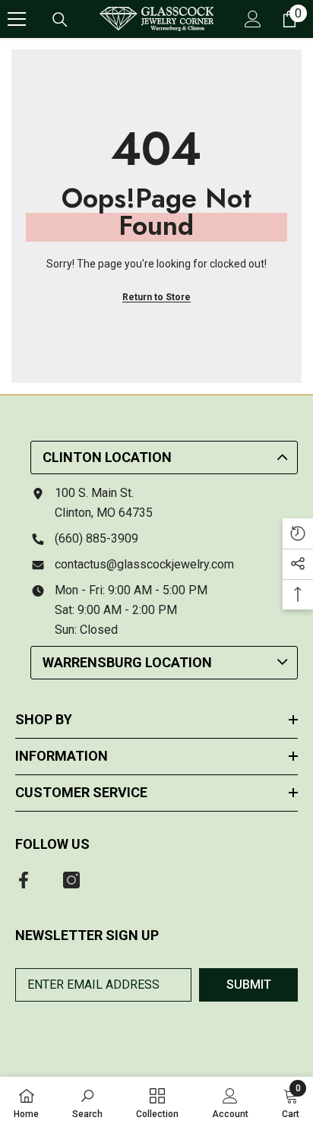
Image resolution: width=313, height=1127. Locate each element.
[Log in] (253, 19)
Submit (248, 984)
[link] (87, 1102)
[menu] (17, 19)
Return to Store (156, 297)
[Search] (60, 20)
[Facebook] (23, 880)
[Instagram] (71, 880)
